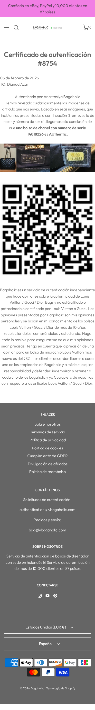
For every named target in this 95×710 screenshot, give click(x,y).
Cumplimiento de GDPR (47, 455)
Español (46, 643)
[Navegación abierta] (6, 27)
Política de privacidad (47, 439)
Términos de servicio (47, 431)
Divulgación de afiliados (47, 463)
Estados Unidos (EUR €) (46, 627)
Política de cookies (47, 448)
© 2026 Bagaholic (32, 688)
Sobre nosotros (48, 424)
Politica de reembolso (47, 471)
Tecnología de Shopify (60, 688)
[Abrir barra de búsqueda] (18, 27)
